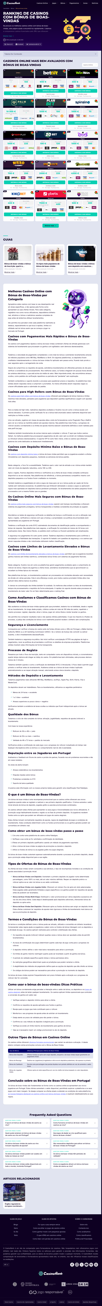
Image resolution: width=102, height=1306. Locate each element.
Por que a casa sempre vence (49, 1224)
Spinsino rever (82, 126)
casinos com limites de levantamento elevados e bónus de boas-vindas (38, 554)
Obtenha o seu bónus (19, 93)
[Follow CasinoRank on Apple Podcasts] (96, 1265)
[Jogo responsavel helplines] (46, 1292)
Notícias (95, 3)
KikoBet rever (18, 218)
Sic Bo (16, 1232)
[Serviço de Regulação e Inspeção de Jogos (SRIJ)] (15, 1284)
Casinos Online (42, 3)
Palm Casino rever (19, 126)
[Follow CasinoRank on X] (82, 1265)
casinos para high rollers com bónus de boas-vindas (31, 396)
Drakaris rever (82, 186)
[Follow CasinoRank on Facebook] (72, 1265)
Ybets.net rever (51, 218)
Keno (16, 1228)
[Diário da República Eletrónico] (30, 1284)
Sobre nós (84, 1224)
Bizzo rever (18, 186)
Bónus (63, 3)
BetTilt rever (51, 94)
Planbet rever (50, 126)
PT (5, 1265)
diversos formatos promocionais (41, 1042)
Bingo (16, 1224)
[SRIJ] (75, 1284)
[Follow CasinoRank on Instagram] (77, 1265)
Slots (16, 1235)
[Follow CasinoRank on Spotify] (91, 1265)
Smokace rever (50, 186)
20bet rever (50, 156)
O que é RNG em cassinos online (49, 1235)
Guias (85, 3)
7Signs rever (82, 156)
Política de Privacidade (83, 1239)
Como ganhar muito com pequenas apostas (49, 1232)
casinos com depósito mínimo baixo (24, 454)
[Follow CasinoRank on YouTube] (86, 1265)
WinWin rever (82, 94)
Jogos (54, 3)
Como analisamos (83, 1232)
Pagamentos (74, 3)
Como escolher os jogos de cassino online (49, 1228)
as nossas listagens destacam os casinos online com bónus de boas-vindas (37, 1094)
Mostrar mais (49, 226)
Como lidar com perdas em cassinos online (49, 1239)
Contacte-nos (84, 1228)
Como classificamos (83, 1235)
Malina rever (82, 218)
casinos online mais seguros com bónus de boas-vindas (32, 504)
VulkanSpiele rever (18, 156)
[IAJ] (50, 1284)
